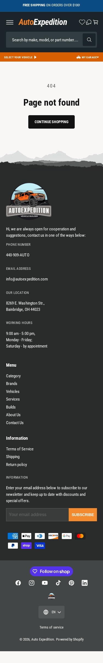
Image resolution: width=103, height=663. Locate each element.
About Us (13, 414)
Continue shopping (51, 122)
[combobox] (51, 39)
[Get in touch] (88, 22)
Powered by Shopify (69, 639)
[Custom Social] (51, 596)
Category (13, 376)
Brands (11, 383)
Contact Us (15, 422)
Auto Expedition (42, 639)
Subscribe (83, 515)
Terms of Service (20, 449)
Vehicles (13, 391)
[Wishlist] (82, 22)
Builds (11, 407)
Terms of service (51, 627)
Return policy (16, 464)
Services (13, 399)
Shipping (13, 456)
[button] (9, 22)
